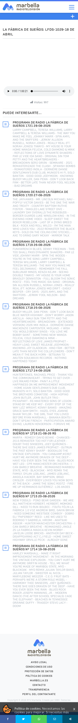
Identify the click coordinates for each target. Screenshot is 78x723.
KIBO (57, 700)
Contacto (39, 685)
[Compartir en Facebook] (8, 719)
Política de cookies (39, 676)
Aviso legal (39, 662)
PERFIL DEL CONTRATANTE (39, 694)
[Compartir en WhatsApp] (39, 719)
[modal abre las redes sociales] (70, 719)
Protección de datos (39, 671)
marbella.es (39, 680)
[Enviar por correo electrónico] (54, 719)
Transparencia (38, 689)
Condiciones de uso (39, 666)
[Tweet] (23, 719)
